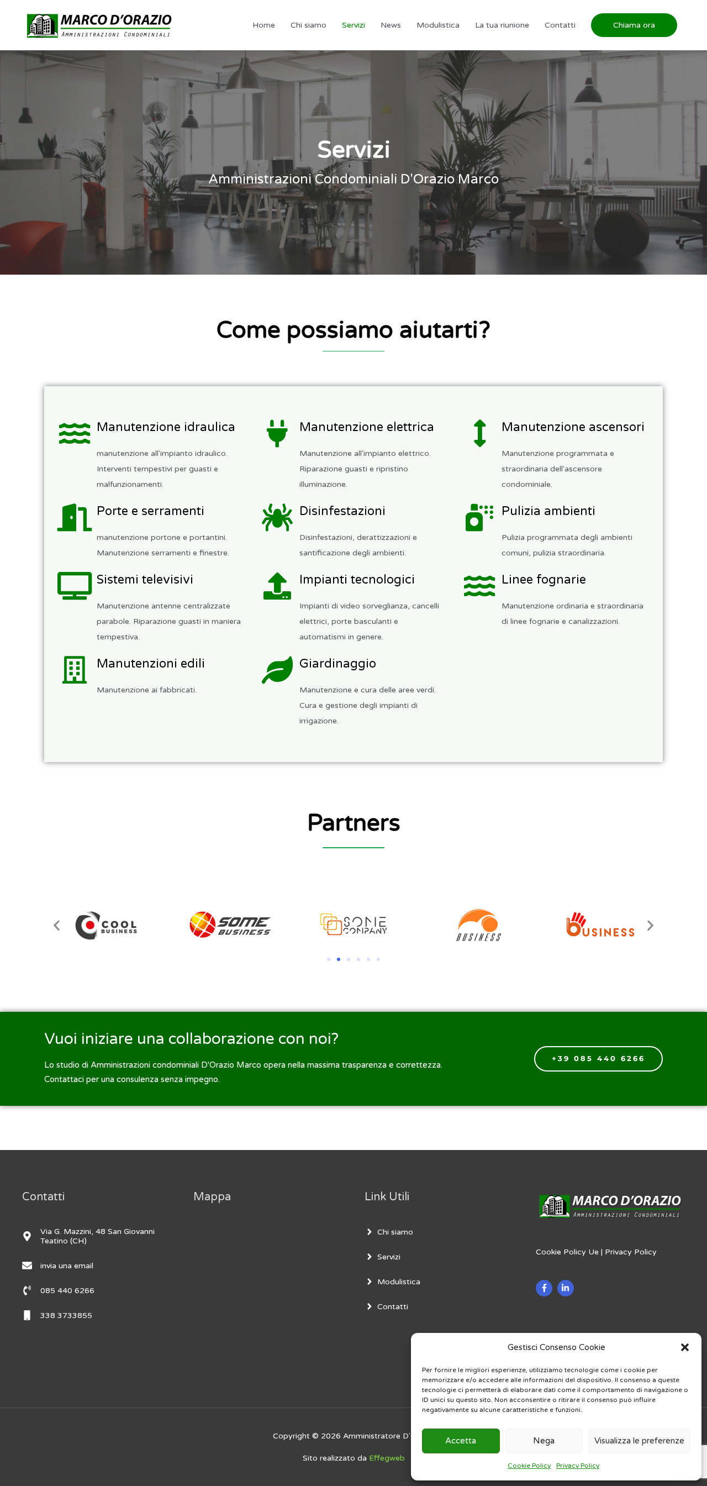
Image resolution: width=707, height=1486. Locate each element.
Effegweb (387, 1458)
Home (263, 25)
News (391, 25)
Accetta (460, 1441)
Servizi (353, 25)
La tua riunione (502, 25)
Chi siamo (308, 25)
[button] (684, 1347)
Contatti (560, 25)
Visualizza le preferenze (639, 1441)
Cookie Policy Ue (567, 1252)
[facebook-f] (545, 1288)
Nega (544, 1441)
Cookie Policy (529, 1465)
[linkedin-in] (567, 1288)
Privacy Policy (577, 1465)
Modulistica (438, 25)
